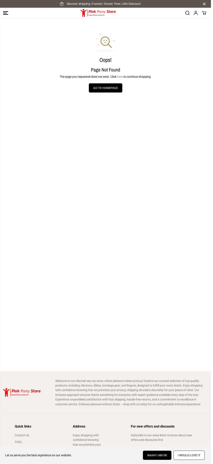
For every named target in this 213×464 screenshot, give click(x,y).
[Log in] (195, 13)
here (120, 76)
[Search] (187, 13)
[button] (5, 13)
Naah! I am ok (157, 455)
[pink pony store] (98, 13)
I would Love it (189, 455)
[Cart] (204, 13)
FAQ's (18, 442)
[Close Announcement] (204, 4)
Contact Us (22, 435)
